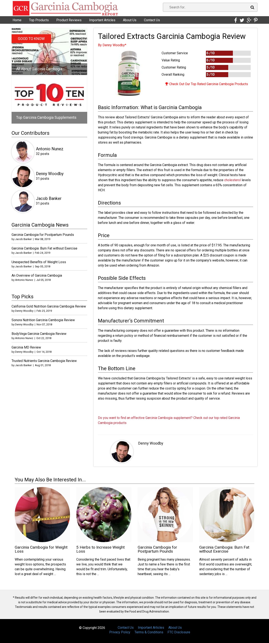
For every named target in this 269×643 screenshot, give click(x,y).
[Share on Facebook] (235, 20)
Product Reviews (69, 20)
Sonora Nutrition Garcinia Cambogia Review (43, 320)
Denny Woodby (150, 443)
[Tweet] (242, 20)
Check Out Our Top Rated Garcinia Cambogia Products (208, 84)
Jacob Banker (49, 198)
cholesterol (232, 180)
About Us (129, 20)
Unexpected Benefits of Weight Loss (39, 262)
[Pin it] (255, 20)
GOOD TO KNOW (31, 39)
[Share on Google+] (249, 20)
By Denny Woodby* (112, 45)
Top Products (39, 20)
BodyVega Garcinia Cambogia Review (39, 334)
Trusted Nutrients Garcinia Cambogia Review (44, 361)
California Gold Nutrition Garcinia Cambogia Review (49, 306)
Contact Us (152, 20)
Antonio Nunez (49, 148)
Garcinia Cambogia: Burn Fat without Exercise (44, 248)
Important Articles (102, 20)
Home (17, 20)
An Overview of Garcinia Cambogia (37, 275)
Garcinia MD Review (26, 347)
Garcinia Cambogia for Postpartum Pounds (43, 235)
